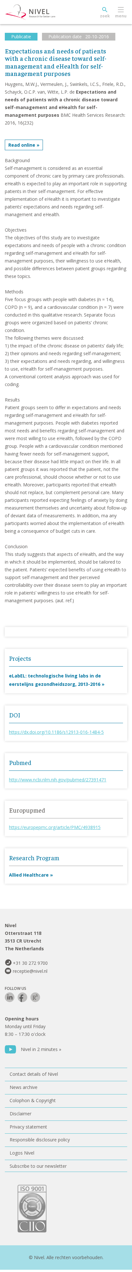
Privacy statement (28, 1127)
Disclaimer (20, 1114)
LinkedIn (9, 997)
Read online (21, 145)
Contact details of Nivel (34, 1074)
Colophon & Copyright (33, 1100)
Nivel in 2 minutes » (41, 1049)
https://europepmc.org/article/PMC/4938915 (55, 827)
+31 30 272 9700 (30, 963)
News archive (23, 1087)
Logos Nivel (22, 1153)
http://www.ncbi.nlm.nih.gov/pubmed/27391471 (57, 780)
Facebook (22, 997)
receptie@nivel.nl (30, 971)
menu (121, 16)
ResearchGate (35, 997)
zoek (105, 16)
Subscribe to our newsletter (38, 1166)
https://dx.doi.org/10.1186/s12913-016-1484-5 (56, 732)
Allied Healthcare (29, 875)
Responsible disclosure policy (40, 1140)
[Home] (45, 12)
